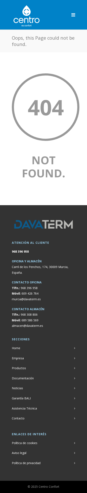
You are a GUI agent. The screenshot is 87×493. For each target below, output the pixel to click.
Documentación (23, 378)
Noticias (17, 388)
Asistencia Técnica (24, 408)
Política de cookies (24, 443)
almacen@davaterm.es (27, 326)
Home (16, 348)
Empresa (18, 358)
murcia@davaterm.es (26, 299)
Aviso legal (19, 453)
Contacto (18, 418)
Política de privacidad (26, 463)
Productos (19, 368)
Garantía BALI (21, 398)
